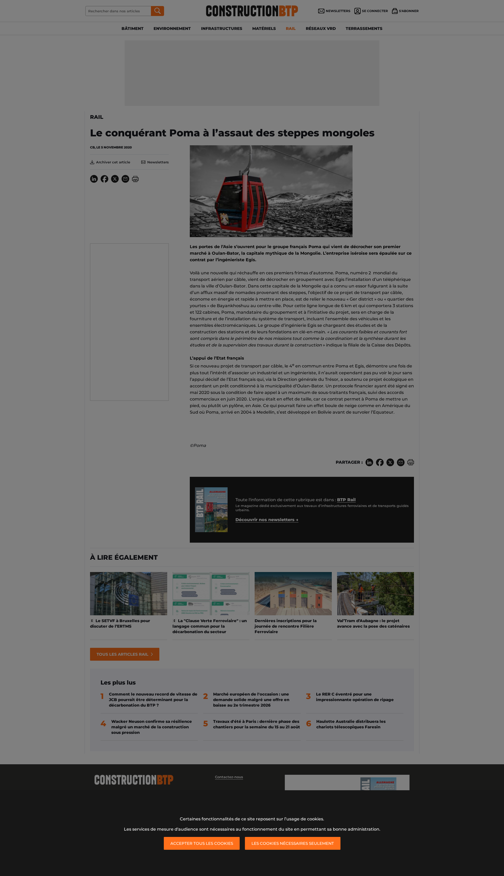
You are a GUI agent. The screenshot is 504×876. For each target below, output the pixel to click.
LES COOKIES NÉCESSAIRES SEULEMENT (292, 843)
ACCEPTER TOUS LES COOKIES (201, 843)
